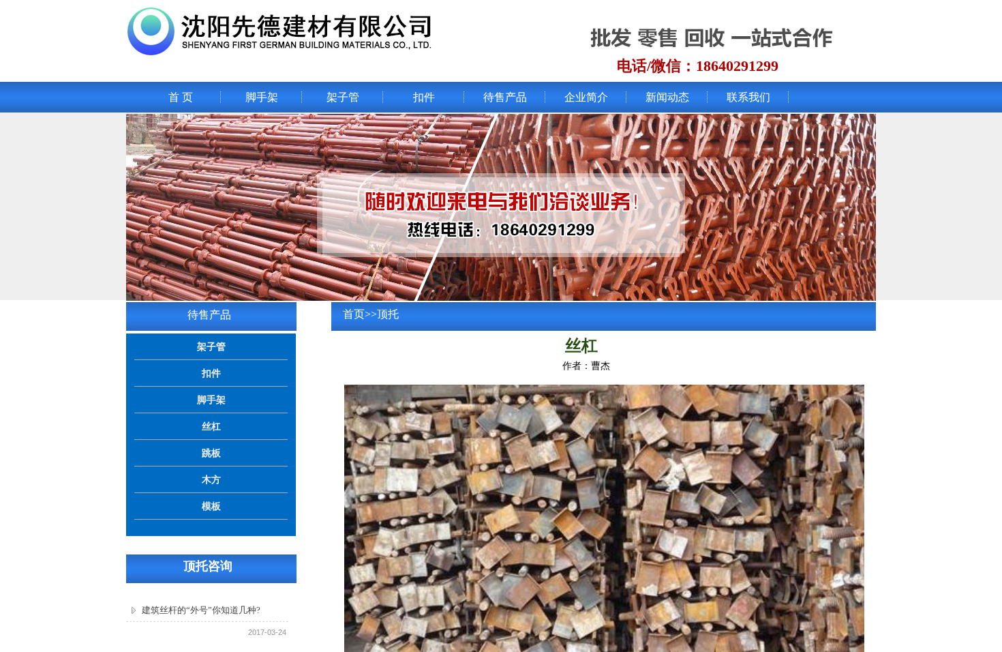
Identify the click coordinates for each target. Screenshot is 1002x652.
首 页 (180, 97)
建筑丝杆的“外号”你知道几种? (201, 610)
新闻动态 (667, 97)
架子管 (343, 97)
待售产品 (505, 97)
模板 (211, 506)
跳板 (211, 452)
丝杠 (211, 426)
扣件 (424, 97)
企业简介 (586, 97)
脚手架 (261, 97)
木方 (211, 479)
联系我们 (748, 97)
